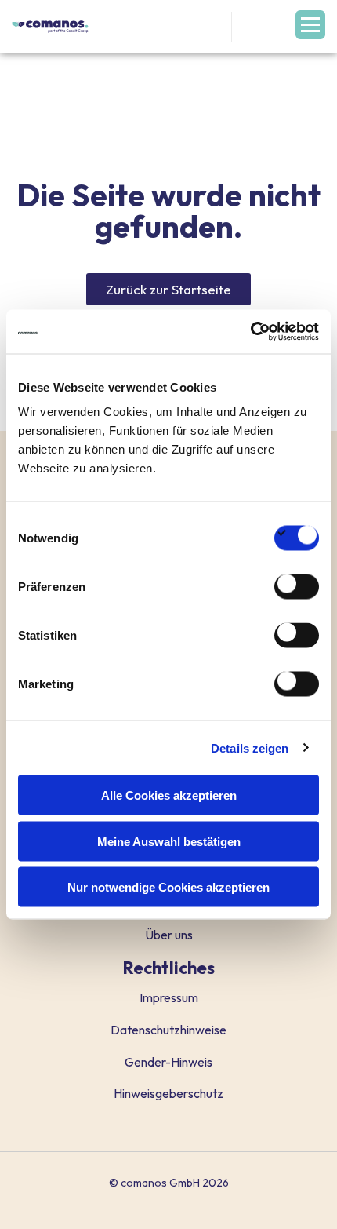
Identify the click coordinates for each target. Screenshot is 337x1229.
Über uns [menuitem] (169, 935)
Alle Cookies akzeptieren (169, 795)
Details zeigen (249, 747)
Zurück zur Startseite (168, 289)
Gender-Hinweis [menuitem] (168, 1062)
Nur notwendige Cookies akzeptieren (168, 887)
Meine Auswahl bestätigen (169, 841)
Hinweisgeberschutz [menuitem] (168, 1093)
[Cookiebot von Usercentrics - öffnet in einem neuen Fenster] (250, 332)
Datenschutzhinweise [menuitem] (168, 1030)
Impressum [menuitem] (169, 997)
